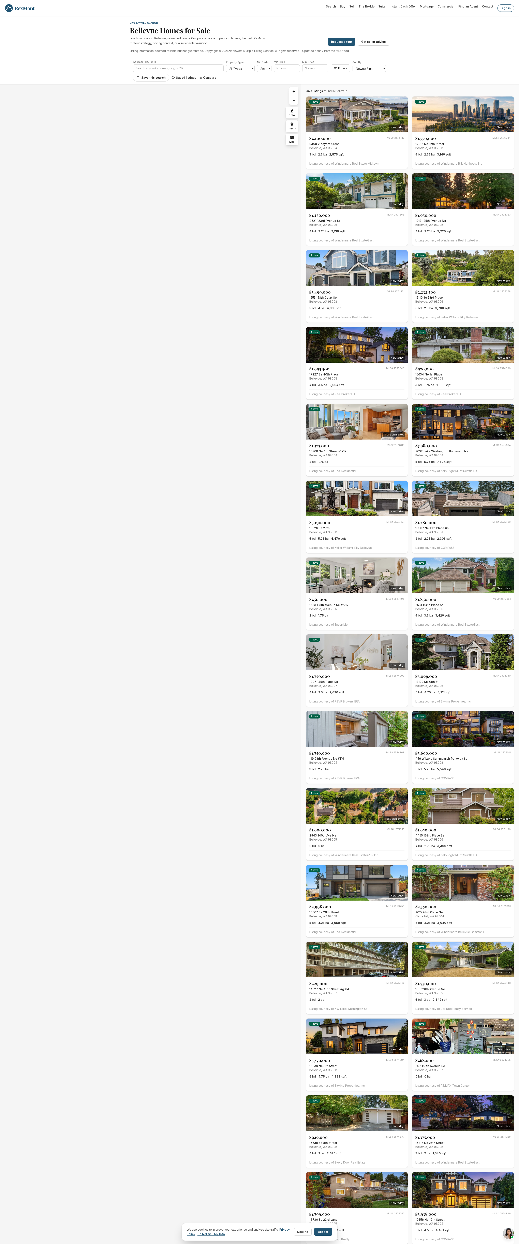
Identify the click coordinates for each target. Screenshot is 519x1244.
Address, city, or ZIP (145, 61)
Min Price (279, 61)
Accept (323, 1231)
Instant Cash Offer (403, 6)
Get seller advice (373, 41)
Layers (292, 128)
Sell (352, 6)
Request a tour (341, 41)
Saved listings (186, 77)
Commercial (446, 6)
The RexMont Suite (372, 6)
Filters (342, 68)
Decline (302, 1231)
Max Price (308, 61)
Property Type (235, 62)
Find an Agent (468, 6)
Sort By (357, 62)
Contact (487, 6)
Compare (209, 77)
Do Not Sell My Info (211, 1234)
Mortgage (427, 6)
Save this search (153, 77)
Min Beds (262, 62)
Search (331, 6)
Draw (292, 115)
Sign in (506, 8)
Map (292, 141)
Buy (342, 6)
